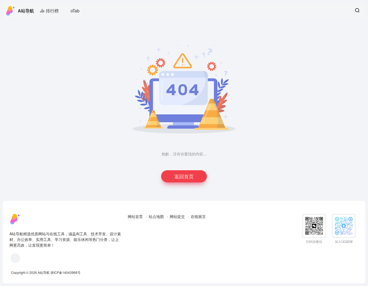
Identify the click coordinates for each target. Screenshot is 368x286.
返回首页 (184, 176)
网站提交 (177, 216)
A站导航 (26, 11)
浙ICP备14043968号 (65, 272)
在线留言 (198, 216)
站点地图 (156, 216)
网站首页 (135, 216)
